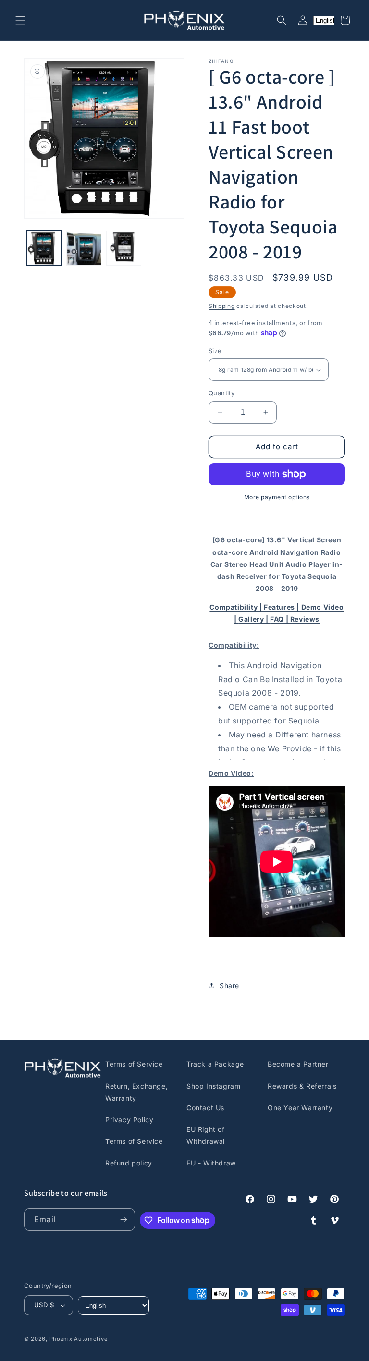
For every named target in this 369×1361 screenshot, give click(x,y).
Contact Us (205, 1108)
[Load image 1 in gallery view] (44, 248)
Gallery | (254, 619)
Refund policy (128, 1163)
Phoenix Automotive (78, 1339)
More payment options (277, 497)
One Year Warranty (300, 1108)
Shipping (222, 305)
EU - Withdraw (211, 1163)
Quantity (221, 393)
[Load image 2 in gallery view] (83, 248)
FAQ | (280, 619)
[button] (20, 20)
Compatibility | (236, 607)
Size (215, 351)
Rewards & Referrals (302, 1086)
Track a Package (215, 1064)
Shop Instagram (213, 1086)
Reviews (305, 619)
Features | (282, 607)
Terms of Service (134, 1064)
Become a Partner (298, 1064)
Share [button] (229, 985)
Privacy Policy (129, 1120)
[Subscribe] (124, 1219)
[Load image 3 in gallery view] (123, 248)
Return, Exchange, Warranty (136, 1092)
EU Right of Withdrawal (205, 1135)
